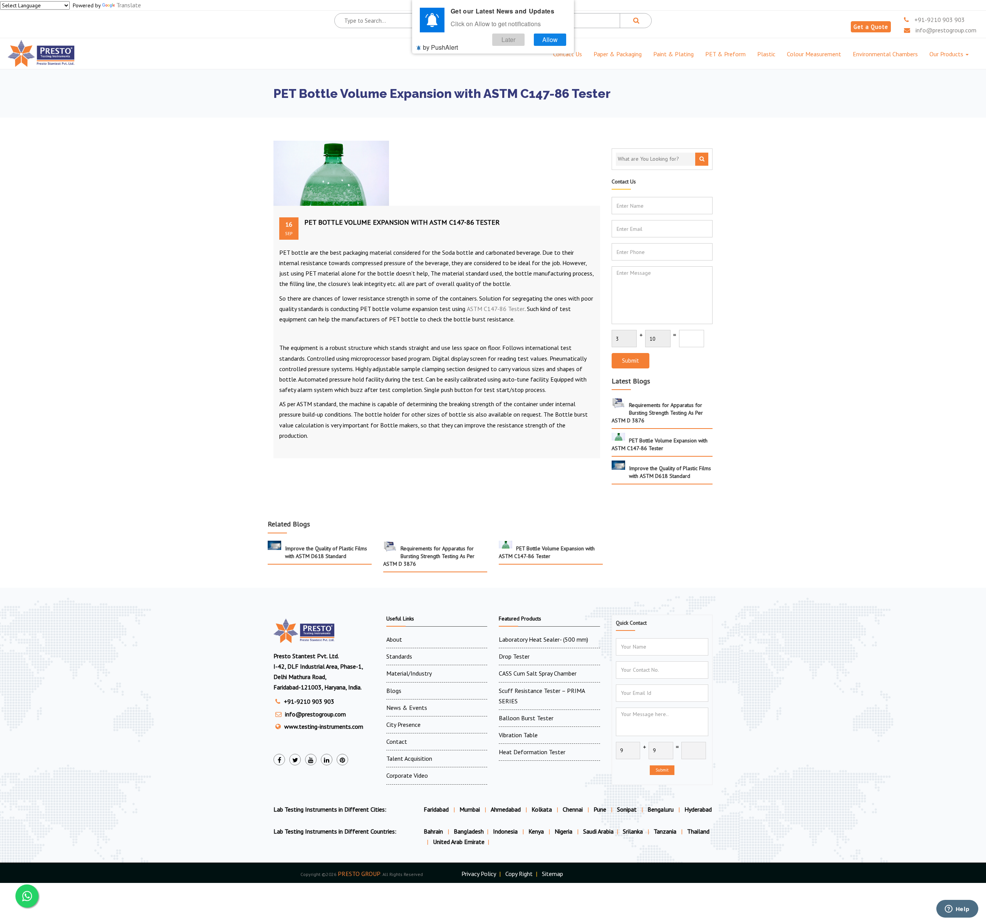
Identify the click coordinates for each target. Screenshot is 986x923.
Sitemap (552, 874)
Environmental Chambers (885, 54)
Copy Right (519, 874)
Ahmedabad (506, 809)
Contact (396, 741)
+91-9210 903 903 (939, 20)
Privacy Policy (478, 874)
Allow (550, 39)
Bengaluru (660, 809)
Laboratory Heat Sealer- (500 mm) (543, 639)
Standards (399, 656)
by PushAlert (440, 47)
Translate (128, 5)
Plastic (766, 54)
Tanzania (666, 831)
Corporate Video (407, 775)
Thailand (698, 831)
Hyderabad (698, 809)
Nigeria (564, 831)
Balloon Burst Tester (526, 718)
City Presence (403, 724)
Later (508, 39)
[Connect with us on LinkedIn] (326, 759)
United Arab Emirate (459, 842)
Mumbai (469, 809)
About (394, 639)
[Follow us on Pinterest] (342, 759)
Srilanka (633, 831)
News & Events (406, 707)
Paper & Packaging (618, 54)
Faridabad (436, 809)
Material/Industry (409, 673)
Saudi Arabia (598, 831)
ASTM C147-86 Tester (496, 309)
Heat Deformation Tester (532, 752)
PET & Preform (725, 54)
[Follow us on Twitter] (295, 759)
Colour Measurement (814, 54)
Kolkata (542, 809)
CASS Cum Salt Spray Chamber (538, 673)
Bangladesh (469, 831)
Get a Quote (871, 26)
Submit (630, 360)
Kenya (536, 831)
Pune (600, 809)
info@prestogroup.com (945, 30)
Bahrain (434, 831)
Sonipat (627, 809)
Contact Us (567, 54)
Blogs (393, 690)
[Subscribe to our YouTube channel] (311, 759)
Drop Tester (514, 656)
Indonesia (506, 831)
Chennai (573, 809)
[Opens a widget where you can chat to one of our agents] (957, 909)
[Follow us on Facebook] (279, 759)
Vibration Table (518, 735)
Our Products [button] (947, 54)
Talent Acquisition (409, 758)
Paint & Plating (673, 54)
